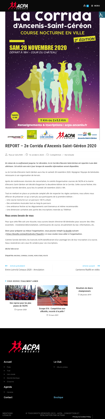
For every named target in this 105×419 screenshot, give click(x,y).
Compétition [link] (55, 155)
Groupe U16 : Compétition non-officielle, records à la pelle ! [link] (52, 310)
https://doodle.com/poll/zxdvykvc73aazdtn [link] (25, 234)
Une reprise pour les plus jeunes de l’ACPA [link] (20, 304)
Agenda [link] (8, 387)
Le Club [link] (57, 361)
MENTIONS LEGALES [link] (8, 414)
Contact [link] (8, 397)
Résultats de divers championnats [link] (84, 289)
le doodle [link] (67, 231)
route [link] (45, 256)
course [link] (30, 256)
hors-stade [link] (38, 256)
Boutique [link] (58, 397)
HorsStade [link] (69, 155)
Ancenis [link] (17, 256)
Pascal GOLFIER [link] (16, 155)
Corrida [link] (24, 256)
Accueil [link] (8, 361)
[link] (102, 15)
